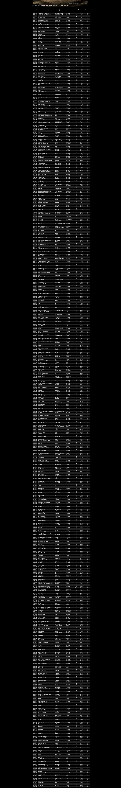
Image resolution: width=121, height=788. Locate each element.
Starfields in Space (41, 516)
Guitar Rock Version (42, 222)
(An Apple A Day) (41, 358)
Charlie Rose (57, 182)
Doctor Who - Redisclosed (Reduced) (45, 583)
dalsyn (56, 782)
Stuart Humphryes (58, 747)
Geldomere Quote (41, 774)
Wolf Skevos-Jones (58, 314)
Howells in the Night (42, 760)
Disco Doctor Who (41, 17)
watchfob (56, 283)
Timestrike (40, 390)
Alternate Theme (41, 397)
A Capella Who (41, 457)
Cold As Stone (40, 280)
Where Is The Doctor (42, 174)
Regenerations (41, 650)
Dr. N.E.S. (40, 421)
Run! (39, 247)
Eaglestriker (57, 160)
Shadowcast (40, 667)
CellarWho (40, 506)
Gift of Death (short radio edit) (44, 352)
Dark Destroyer (58, 114)
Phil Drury (57, 592)
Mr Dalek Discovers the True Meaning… (46, 587)
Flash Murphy (57, 505)
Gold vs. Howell (41, 458)
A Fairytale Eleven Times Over (44, 261)
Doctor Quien (40, 779)
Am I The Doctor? (41, 206)
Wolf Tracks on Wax (42, 655)
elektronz (56, 439)
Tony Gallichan (58, 212)
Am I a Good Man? (41, 86)
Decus (56, 192)
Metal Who (40, 400)
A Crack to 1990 (41, 282)
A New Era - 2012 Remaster (43, 203)
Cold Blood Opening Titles (43, 702)
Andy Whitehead (58, 503)
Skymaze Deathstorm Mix (43, 18)
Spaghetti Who (41, 488)
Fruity (39, 210)
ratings (50, 5)
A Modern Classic (41, 547)
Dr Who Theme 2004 (42, 709)
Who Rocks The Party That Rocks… (45, 552)
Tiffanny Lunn (57, 356)
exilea (56, 400)
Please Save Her (41, 45)
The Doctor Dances (42, 129)
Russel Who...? (41, 758)
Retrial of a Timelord (42, 712)
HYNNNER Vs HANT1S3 (59, 411)
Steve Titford (57, 425)
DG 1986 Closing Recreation (43, 27)
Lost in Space (40, 132)
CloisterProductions (59, 73)
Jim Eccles (57, 575)
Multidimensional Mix (42, 517)
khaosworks (57, 719)
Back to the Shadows (42, 217)
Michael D (57, 156)
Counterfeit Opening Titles (43, 741)
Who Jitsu (40, 526)
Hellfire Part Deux (41, 104)
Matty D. (56, 397)
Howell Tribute (40, 624)
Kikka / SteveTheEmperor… (60, 223)
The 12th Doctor (41, 618)
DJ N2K (56, 269)
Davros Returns (41, 615)
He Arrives (40, 188)
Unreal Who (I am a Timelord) (43, 715)
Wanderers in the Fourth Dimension (45, 768)
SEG (55, 535)
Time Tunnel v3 (41, 631)
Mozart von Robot (58, 301)
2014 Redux (40, 58)
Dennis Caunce (58, 17)
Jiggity (56, 732)
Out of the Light (41, 157)
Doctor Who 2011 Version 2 (43, 317)
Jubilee (39, 409)
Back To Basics (41, 474)
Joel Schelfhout (58, 46)
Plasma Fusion (41, 540)
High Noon (40, 684)
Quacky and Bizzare (42, 590)
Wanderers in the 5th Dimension (44, 720)
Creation (39, 467)
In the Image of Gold (42, 699)
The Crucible (40, 219)
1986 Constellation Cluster (43, 20)
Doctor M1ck (57, 27)
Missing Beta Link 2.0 (42, 395)
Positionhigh (57, 582)
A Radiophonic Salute (42, 95)
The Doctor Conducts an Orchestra (45, 537)
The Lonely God (41, 285)
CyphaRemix (40, 194)
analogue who (40, 594)
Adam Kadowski (58, 45)
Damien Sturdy (58, 203)
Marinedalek (57, 604)
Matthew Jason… (58, 220)
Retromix (40, 94)
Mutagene (57, 69)
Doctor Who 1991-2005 (42, 663)
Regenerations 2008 (42, 423)
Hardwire (56, 510)
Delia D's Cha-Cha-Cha (42, 762)
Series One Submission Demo (44, 659)
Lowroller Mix (40, 451)
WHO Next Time (41, 481)
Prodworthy (57, 178)
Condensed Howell (41, 88)
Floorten (56, 409)
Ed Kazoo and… (58, 666)
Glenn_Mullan (57, 576)
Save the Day (40, 80)
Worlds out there (41, 118)
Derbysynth (40, 189)
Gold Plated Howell (41, 264)
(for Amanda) (40, 220)
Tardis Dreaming (41, 369)
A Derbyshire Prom (42, 125)
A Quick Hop (40, 74)
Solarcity (56, 276)
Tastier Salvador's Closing (43, 737)
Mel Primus (57, 387)
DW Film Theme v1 (41, 405)
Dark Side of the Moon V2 (43, 128)
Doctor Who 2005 (41, 718)
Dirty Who (40, 201)
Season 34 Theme (41, 63)
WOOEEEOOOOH (41, 35)
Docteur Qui (40, 208)
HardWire (56, 170)
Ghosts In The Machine (42, 713)
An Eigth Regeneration (42, 507)
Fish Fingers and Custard (43, 231)
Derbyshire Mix (41, 524)
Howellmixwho (57, 660)
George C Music (58, 41)
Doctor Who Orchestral (42, 519)
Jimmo (56, 433)
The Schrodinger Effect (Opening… (45, 607)
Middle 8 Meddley (41, 428)
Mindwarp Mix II (41, 181)
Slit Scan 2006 (40, 523)
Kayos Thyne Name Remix (43, 269)
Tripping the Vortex (41, 767)
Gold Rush (40, 454)
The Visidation (40, 362)
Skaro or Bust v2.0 (41, 685)
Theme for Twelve (41, 87)
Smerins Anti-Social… (59, 310)
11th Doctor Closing (42, 671)
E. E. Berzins (57, 391)
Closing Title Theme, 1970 (43, 306)
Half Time (40, 562)
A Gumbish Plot (41, 69)
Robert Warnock (58, 656)
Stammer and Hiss (41, 135)
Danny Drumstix (41, 401)
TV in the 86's (40, 223)
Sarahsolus (57, 376)
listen (39, 5)
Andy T (56, 428)
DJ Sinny (56, 360)
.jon (55, 572)
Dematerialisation (41, 614)
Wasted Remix (41, 359)
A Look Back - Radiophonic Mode (44, 14)
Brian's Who (40, 402)
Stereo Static (57, 422)
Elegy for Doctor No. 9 (42, 652)
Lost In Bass (40, 145)
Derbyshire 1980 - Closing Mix (44, 669)
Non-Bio (56, 219)
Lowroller (56, 451)
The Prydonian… (58, 711)
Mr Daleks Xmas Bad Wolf (43, 585)
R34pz (56, 491)
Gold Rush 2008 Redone (42, 414)
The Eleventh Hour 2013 (42, 166)
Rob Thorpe (57, 70)
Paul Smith (57, 83)
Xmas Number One (41, 513)
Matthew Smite (41, 300)
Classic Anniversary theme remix (44, 149)
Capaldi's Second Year (42, 65)
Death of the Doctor (42, 491)
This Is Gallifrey (41, 184)
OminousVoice (57, 90)
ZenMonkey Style (41, 173)
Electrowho (40, 479)
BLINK (39, 275)
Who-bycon (40, 289)
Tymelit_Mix (40, 569)
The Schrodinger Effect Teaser (44, 600)
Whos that (40, 111)
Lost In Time (40, 241)
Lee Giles (56, 713)
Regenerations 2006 (42, 531)
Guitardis (39, 484)
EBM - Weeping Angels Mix (43, 192)
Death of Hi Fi (40, 325)
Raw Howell (40, 384)
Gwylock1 (57, 62)
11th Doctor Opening (42, 677)
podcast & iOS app (56, 5)
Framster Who (40, 576)
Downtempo (40, 786)
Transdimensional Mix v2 (43, 170)
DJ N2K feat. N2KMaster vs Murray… (45, 367)
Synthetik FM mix (41, 649)
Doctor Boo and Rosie (42, 653)
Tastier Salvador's (41, 739)
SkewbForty (57, 28)
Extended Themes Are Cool (43, 250)
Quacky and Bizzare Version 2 (44, 586)
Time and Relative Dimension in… (44, 251)
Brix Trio (56, 530)
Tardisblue (57, 97)
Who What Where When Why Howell (45, 341)
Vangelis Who (40, 42)
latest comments (44, 5)
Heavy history (40, 108)
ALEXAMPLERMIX (41, 404)
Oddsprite (57, 470)
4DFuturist (57, 390)
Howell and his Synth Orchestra (44, 559)
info (33, 5)
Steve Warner (57, 248)
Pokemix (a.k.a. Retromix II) (43, 32)
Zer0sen (56, 757)
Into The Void (40, 52)
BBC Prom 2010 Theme (42, 278)
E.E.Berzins (57, 421)
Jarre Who (40, 41)
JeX (55, 495)
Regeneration (40, 733)
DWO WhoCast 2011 (42, 236)
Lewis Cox (57, 209)
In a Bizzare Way (41, 664)
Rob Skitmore (57, 645)
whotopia (56, 444)
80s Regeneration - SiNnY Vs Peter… (45, 360)
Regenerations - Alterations (43, 461)
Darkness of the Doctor (42, 363)
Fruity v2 (39, 198)
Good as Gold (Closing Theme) (44, 608)
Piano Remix (40, 442)
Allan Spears (57, 580)
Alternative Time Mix (42, 743)
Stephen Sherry (58, 659)
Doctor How (40, 25)
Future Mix (40, 656)
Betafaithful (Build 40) (42, 772)
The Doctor (40, 676)
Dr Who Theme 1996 (42, 711)
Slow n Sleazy (40, 554)
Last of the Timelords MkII (43, 348)
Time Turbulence (41, 580)
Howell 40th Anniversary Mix (43, 24)
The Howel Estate (41, 482)
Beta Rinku (57, 384)
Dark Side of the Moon (42, 147)
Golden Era (40, 60)
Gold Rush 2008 (41, 449)
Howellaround (40, 212)
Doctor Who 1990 (41, 381)
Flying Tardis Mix (41, 391)
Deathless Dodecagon (59, 453)
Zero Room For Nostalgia (43, 152)
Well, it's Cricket (41, 195)
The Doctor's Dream (42, 568)
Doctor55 (56, 460)
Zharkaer (56, 84)
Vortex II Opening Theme (42, 226)
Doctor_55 (57, 446)
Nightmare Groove (41, 470)
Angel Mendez (57, 552)
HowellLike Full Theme (42, 229)
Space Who (40, 757)
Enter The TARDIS (41, 131)
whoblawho (40, 705)
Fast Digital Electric (42, 456)
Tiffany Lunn (40, 356)
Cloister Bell (40, 150)
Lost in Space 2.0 (41, 119)
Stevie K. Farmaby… (59, 268)
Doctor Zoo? (57, 521)
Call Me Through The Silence (43, 227)
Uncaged (39, 28)
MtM (55, 230)
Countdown (40, 38)
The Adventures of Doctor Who (44, 648)
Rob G (56, 479)
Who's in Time (40, 234)
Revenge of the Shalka (42, 164)
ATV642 (56, 241)
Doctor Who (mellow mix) (43, 121)
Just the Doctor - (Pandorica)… (44, 307)
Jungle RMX (40, 593)
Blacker (56, 684)
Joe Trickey (57, 135)
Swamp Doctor (41, 422)
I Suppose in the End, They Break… (45, 191)
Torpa (56, 115)
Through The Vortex (42, 286)
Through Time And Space (43, 344)
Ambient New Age (41, 755)
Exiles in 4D (40, 527)
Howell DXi (40, 443)
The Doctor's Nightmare (42, 254)
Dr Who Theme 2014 (42, 70)
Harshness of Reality (42, 290)
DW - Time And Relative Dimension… (45, 262)
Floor (56, 467)
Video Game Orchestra (59, 426)
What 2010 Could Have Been (43, 331)
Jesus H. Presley (58, 489)
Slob (55, 372)
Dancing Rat (57, 695)
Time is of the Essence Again (43, 114)
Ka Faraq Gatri (41, 629)
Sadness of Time (41, 339)
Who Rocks (40, 573)
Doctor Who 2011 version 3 (43, 248)
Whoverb (39, 723)
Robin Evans (57, 157)
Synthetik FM (57, 649)
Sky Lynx (56, 234)
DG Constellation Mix (42, 91)
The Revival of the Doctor (43, 477)
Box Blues (40, 530)
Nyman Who (40, 725)
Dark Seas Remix (41, 324)
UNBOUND (40, 159)
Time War (40, 606)
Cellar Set (57, 488)
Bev (55, 216)
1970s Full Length (41, 297)
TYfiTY (56, 146)
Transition (57, 753)
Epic (39, 681)
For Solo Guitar (41, 366)
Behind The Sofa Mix (42, 268)
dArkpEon (57, 597)
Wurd (56, 566)
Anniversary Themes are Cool (44, 167)
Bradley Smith (57, 51)
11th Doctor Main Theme (42, 673)
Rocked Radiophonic (42, 425)
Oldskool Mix (40, 345)
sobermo (56, 601)
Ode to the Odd (41, 407)
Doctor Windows (41, 133)
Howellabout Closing (42, 178)
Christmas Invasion (42, 589)
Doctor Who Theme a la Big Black (44, 628)
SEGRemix (40, 535)
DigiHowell (40, 551)
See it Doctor (40, 751)
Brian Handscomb (58, 402)
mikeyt (56, 478)
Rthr (55, 273)
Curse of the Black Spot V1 (43, 237)
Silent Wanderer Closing (42, 153)
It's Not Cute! (40, 72)
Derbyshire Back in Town (43, 49)
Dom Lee (56, 131)
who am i (39, 719)
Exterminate (40, 426)
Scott (56, 48)
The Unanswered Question (43, 21)
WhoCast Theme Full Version (43, 386)
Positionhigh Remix (42, 582)
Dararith (56, 39)
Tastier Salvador (58, 737)
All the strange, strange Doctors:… (45, 213)
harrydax (56, 472)
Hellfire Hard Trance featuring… (44, 478)
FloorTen (56, 733)
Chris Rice (57, 541)
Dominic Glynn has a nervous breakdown (46, 140)
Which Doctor (40, 521)
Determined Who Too (42, 545)
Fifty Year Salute (41, 98)
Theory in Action (41, 56)
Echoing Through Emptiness (43, 202)
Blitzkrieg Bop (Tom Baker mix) (44, 415)
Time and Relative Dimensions (44, 500)
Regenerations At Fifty (42, 112)
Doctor (39, 161)
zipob (56, 307)
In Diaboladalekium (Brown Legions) (45, 597)
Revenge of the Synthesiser (43, 765)
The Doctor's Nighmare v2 (43, 244)
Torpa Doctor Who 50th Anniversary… (45, 115)
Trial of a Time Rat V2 (42, 548)
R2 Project (57, 698)
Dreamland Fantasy (59, 121)
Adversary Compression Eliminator (45, 383)
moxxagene (57, 694)
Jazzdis (39, 485)
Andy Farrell (57, 275)
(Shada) (39, 349)
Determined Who (41, 575)
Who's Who (40, 332)
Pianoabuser (57, 493)
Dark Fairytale (40, 346)
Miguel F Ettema (58, 715)
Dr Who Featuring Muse (42, 48)
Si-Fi (55, 615)
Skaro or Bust (40, 781)
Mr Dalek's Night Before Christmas (45, 512)
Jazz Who (40, 493)
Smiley (56, 606)
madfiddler (57, 692)
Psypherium (57, 456)
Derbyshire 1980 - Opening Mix (44, 688)
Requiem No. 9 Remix (42, 641)
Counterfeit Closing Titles (43, 740)
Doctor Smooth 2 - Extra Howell (44, 83)
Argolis (39, 754)
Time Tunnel (40, 635)
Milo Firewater (57, 568)
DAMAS (56, 627)
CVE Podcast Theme (42, 163)
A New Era (40, 370)
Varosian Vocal (41, 156)
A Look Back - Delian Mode (43, 16)
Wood (56, 622)
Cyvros (56, 569)
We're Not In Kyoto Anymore (43, 571)
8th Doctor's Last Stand (42, 592)
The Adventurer (41, 468)
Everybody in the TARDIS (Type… (44, 578)
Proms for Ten (40, 59)
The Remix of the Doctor (42, 51)
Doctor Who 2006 (41, 617)
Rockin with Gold (41, 416)
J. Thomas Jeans (58, 442)
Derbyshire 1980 (41, 691)
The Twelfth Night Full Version (43, 293)
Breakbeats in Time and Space (44, 734)
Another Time (40, 572)
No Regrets (40, 394)
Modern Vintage (41, 498)
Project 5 (39, 698)
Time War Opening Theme (43, 126)
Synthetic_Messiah (58, 625)
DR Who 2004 (40, 727)
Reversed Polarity (41, 429)
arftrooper (57, 31)
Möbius (39, 730)
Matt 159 (56, 352)
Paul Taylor (57, 653)
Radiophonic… (58, 252)
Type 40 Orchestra (41, 509)
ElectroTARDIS (41, 230)
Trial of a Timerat (41, 565)
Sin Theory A (57, 124)
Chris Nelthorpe (58, 30)
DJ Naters (57, 379)
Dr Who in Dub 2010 (42, 310)
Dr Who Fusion (41, 706)
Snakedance (40, 726)
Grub (56, 251)
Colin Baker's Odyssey (42, 39)
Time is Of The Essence (42, 139)
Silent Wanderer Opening (43, 154)
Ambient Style (40, 632)
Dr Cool (39, 265)
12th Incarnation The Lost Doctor (44, 372)
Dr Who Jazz (40, 44)
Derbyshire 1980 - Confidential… (44, 662)
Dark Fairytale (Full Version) (43, 334)
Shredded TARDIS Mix (42, 446)
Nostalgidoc (40, 690)
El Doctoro (40, 744)
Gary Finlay (57, 646)
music (36, 5)
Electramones (57, 415)
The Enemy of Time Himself (43, 182)
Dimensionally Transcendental (44, 502)
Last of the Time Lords (42, 499)
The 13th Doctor (41, 353)
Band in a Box (40, 472)
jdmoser (56, 233)
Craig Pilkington (58, 778)
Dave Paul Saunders (59, 279)
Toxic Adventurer (41, 695)
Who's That (40, 273)
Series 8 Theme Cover (42, 77)
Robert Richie (57, 492)
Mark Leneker (57, 481)
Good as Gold (40, 610)
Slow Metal (40, 771)
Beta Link (56, 381)
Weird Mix (40, 492)
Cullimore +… (57, 440)
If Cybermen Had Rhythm (43, 642)
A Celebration (40, 444)
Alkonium (56, 344)
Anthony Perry (58, 554)
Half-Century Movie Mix (42, 138)
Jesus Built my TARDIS (42, 736)
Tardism (39, 638)
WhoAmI (39, 643)
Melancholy (40, 34)
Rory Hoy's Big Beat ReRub (43, 311)
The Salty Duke (58, 628)
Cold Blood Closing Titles (43, 701)
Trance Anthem (41, 279)
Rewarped (40, 180)
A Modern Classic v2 (42, 534)
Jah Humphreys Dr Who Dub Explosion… (46, 486)
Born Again (40, 646)
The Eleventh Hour (41, 321)
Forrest (56, 74)
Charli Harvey (57, 21)
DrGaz (56, 430)
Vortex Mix (40, 542)
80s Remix (40, 464)
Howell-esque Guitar (42, 660)
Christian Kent (57, 20)
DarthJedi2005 (58, 458)
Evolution (40, 683)
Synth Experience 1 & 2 (42, 764)
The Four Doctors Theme (43, 373)
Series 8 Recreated (42, 66)
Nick (56, 112)
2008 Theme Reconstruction (43, 447)
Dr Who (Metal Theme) (42, 196)
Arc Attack (40, 412)
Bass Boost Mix (41, 439)
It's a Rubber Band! (41, 233)
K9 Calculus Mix (41, 393)
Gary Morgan (57, 594)
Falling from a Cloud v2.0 (43, 143)
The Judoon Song (41, 432)
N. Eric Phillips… (58, 257)
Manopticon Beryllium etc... (43, 778)
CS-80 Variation (41, 722)
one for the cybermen (42, 620)
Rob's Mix (40, 645)
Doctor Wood (40, 622)
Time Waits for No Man (42, 67)
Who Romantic (41, 596)
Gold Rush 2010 (41, 271)
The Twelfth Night (41, 299)
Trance (39, 528)
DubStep (39, 379)
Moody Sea (40, 611)
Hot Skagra (57, 35)
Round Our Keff (41, 604)
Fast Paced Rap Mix (42, 294)
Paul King (56, 405)
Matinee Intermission (42, 761)
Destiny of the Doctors (42, 23)
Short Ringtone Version (42, 276)
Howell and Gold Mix (42, 450)
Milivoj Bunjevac (58, 464)
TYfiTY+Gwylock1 (58, 140)
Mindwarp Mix (40, 308)
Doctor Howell (40, 599)
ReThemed (40, 433)
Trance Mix (40, 327)
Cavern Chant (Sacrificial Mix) (44, 747)
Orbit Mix (39, 328)
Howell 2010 (40, 351)
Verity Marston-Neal (59, 13)
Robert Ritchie (57, 614)
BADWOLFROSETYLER (59, 227)
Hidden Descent (41, 287)
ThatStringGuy (57, 342)
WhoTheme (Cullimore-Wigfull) (44, 440)
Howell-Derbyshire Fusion (43, 704)
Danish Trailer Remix (42, 259)
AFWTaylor (57, 205)
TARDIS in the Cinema (42, 107)
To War (39, 303)
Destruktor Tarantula (42, 436)
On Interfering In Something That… (44, 105)
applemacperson (58, 32)
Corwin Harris (57, 643)
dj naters (56, 593)
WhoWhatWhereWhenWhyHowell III (45, 292)
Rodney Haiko (57, 173)
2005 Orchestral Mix (42, 687)
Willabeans (57, 642)
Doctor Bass (40, 55)
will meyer (57, 366)
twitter (62, 5)
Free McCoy (40, 209)
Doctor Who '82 (41, 30)
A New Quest (40, 100)
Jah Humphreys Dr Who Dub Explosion (45, 533)
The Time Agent (58, 111)
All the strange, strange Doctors (44, 240)
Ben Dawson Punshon (59, 87)
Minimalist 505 (41, 538)
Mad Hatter (57, 461)
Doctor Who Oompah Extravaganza (45, 430)
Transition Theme (41, 753)
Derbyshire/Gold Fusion (42, 678)
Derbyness (40, 544)
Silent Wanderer (41, 175)
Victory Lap (40, 692)
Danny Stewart (58, 91)
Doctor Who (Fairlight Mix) (43, 124)
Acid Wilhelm (57, 744)
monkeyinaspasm (58, 184)
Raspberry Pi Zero (41, 37)
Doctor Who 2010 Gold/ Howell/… (44, 272)
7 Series (39, 716)
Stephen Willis (57, 271)
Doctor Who (40, 408)
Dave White (57, 678)
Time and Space (41, 674)
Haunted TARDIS (41, 627)
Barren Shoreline (41, 503)
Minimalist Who (41, 142)
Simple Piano (40, 514)
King (56, 129)
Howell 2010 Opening (42, 320)
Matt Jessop (57, 195)
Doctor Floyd (40, 257)
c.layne (56, 484)
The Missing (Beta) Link (42, 418)
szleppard (57, 398)
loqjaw (56, 244)
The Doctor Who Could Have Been (44, 355)
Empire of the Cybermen (43, 136)
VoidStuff (56, 128)
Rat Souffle (57, 93)
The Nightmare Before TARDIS (44, 62)
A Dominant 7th (41, 187)
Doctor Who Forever (42, 670)
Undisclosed (40, 634)
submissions (66, 5)
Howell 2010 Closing (42, 318)
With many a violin (41, 31)
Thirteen (39, 90)
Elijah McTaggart (58, 188)
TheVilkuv (57, 150)
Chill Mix (39, 313)
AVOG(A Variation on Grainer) (44, 146)
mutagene (57, 362)
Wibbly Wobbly (41, 255)
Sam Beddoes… (58, 25)
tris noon (56, 349)
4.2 (38, 245)
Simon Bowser (58, 23)
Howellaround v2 (41, 471)
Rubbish (39, 53)
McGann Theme (41, 510)
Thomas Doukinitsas (59, 294)
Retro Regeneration (42, 79)
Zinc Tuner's (40, 785)
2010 (39, 342)
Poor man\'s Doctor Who (42, 657)
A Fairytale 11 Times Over (43, 296)
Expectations (40, 729)
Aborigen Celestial (58, 779)
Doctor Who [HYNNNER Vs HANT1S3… (45, 411)
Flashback (40, 505)
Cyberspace (40, 314)
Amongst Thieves (41, 388)
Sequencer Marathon (42, 680)
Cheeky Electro (41, 782)
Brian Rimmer (57, 18)
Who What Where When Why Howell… (45, 338)
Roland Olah (57, 201)
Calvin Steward (58, 345)
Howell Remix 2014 (41, 76)
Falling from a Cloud (42, 168)
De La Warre (40, 243)
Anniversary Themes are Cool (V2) (45, 160)
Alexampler (57, 404)
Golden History (41, 177)
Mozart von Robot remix (42, 301)
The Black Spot (58, 468)
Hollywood (40, 750)
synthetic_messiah (58, 620)
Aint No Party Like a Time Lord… (44, 101)
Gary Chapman (58, 53)
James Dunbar (58, 754)
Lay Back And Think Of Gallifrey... (44, 315)
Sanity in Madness (58, 676)
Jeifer (56, 771)
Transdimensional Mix (42, 215)
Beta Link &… (57, 407)
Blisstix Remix (41, 566)
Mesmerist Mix (41, 93)
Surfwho (39, 603)
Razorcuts (40, 437)
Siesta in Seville (41, 639)
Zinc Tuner (57, 785)
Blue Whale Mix (41, 746)
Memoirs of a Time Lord (42, 283)
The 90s (39, 419)
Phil (55, 37)
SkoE (56, 638)
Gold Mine (40, 266)
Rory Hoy (56, 311)
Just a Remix (40, 335)
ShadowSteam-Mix (41, 376)
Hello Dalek (40, 216)
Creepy (39, 748)
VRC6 (39, 84)
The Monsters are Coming (43, 541)
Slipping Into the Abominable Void (44, 171)
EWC (56, 485)
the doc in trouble (41, 636)
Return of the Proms (42, 185)
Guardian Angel (41, 708)
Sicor (56, 339)
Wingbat (56, 537)
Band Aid (39, 697)
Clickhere (57, 690)
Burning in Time (41, 374)
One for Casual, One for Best (43, 453)
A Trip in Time (40, 555)
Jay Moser (57, 416)
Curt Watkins (57, 60)
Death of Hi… (57, 325)
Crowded (39, 435)
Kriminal (56, 743)
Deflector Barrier (41, 238)
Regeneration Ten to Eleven (43, 258)
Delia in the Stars (41, 73)
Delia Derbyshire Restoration (43, 46)
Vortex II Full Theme (42, 224)
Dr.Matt (56, 578)
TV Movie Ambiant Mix (42, 460)
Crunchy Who (40, 489)
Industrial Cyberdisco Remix (43, 621)
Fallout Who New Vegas (42, 97)
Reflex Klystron (41, 398)
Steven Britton (57, 38)
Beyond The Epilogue (59, 196)
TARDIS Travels (41, 463)
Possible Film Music (42, 520)
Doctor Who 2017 (41, 199)
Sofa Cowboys (57, 394)
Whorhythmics (41, 495)
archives (56, 10)
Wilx (38, 380)
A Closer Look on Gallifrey (43, 625)
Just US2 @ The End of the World (44, 694)
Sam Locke (57, 24)
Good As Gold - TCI (41, 579)
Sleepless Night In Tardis (43, 475)
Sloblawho (40, 601)
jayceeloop (57, 538)
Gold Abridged (40, 613)
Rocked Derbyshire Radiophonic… (45, 252)
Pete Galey (57, 34)
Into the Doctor (41, 81)
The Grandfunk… (58, 526)
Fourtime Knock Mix (42, 205)
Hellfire (39, 496)
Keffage (39, 465)
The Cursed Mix (41, 732)
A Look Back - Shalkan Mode (43, 13)
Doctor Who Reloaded (42, 387)
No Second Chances (42, 558)
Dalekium (56, 56)
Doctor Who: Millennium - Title (44, 122)
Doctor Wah (40, 666)
